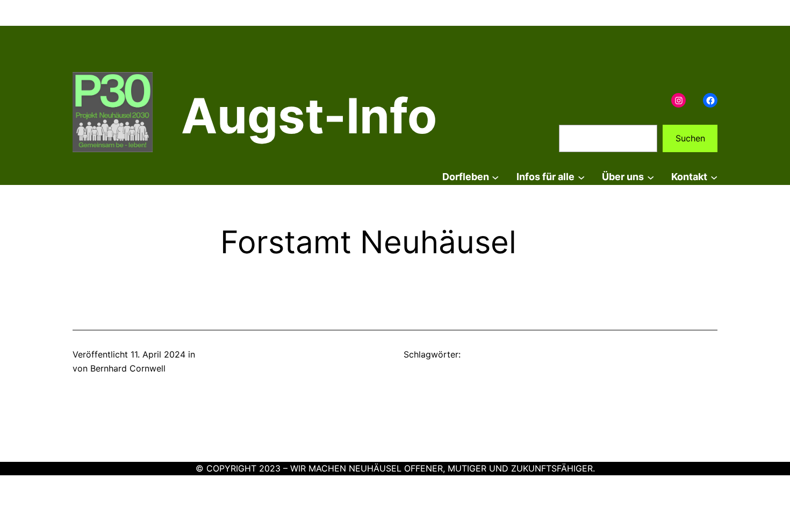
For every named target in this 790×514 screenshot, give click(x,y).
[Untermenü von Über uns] (650, 177)
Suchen (690, 138)
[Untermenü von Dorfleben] (495, 177)
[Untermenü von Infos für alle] (581, 177)
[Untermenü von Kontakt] (713, 177)
